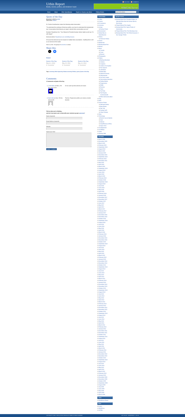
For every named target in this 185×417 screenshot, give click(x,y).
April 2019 (101, 174)
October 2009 (102, 381)
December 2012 (103, 307)
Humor (100, 40)
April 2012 (101, 323)
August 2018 (102, 184)
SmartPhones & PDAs (106, 124)
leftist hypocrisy (59, 71)
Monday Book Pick (103, 44)
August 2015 (102, 245)
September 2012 (103, 313)
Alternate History (104, 104)
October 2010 (102, 358)
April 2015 (101, 253)
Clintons (102, 62)
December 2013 (103, 284)
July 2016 (101, 224)
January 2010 (102, 375)
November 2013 (103, 286)
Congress (102, 64)
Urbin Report (55, 4)
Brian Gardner (78, 415)
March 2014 (102, 278)
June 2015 (101, 249)
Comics (101, 21)
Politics (54, 20)
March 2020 (102, 166)
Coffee (100, 19)
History (100, 37)
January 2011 (102, 352)
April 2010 (101, 369)
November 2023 (103, 155)
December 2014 (103, 261)
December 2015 (103, 238)
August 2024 (102, 149)
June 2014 (101, 272)
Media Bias (103, 71)
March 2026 (102, 139)
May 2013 (101, 298)
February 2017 (102, 211)
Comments (136, 2)
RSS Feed (127, 2)
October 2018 (102, 180)
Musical (102, 54)
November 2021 (103, 160)
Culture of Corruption (105, 66)
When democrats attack (106, 96)
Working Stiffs (102, 133)
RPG (100, 100)
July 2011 (101, 340)
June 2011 (101, 342)
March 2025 (102, 143)
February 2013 (102, 303)
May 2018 (101, 189)
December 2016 (103, 214)
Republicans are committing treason (64, 37)
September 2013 (103, 290)
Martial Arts (102, 42)
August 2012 (102, 315)
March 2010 (102, 371)
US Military (101, 129)
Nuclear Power (104, 29)
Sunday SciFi (103, 110)
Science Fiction (103, 102)
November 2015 (103, 240)
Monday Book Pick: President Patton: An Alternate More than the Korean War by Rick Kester (126, 21)
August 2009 (102, 385)
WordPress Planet (103, 400)
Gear (101, 120)
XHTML (101, 410)
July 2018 (101, 185)
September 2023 (103, 156)
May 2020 (101, 162)
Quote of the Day (51, 61)
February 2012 (102, 327)
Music (100, 48)
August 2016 (102, 222)
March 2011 (102, 348)
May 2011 (101, 344)
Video (100, 131)
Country (102, 50)
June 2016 (101, 226)
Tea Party (102, 91)
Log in (100, 406)
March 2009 (102, 394)
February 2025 (102, 145)
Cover (101, 52)
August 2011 (102, 338)
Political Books (100, 12)
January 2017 (102, 213)
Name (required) (50, 116)
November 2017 (103, 199)
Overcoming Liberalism (106, 79)
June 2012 (101, 319)
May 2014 (101, 274)
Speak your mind (50, 131)
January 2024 (102, 153)
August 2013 (102, 292)
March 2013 (102, 301)
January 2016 (102, 236)
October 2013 (102, 288)
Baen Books (103, 106)
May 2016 (101, 228)
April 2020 (101, 164)
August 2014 (102, 269)
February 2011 (102, 350)
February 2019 (102, 178)
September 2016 (103, 220)
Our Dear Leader (104, 77)
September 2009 (103, 383)
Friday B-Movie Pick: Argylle (123, 25)
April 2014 (101, 276)
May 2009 (101, 390)
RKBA (101, 85)
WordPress (102, 408)
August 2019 (102, 170)
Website (48, 126)
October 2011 (102, 334)
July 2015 (101, 247)
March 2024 (102, 151)
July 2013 (101, 294)
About (56, 12)
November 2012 (103, 309)
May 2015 (101, 251)
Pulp (100, 98)
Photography (102, 56)
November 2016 (103, 216)
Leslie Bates (51, 85)
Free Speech (103, 67)
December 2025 (103, 141)
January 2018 (102, 195)
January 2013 (102, 305)
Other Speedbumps (66, 12)
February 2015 (102, 257)
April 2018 (101, 191)
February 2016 (102, 234)
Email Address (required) (52, 121)
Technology (102, 116)
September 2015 (103, 243)
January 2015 (102, 259)
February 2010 (102, 373)
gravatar (82, 113)
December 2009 (103, 377)
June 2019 (101, 172)
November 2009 (103, 379)
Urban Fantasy (104, 112)
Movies (101, 46)
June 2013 (101, 296)
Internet (102, 122)
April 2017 (101, 207)
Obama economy (67, 71)
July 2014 (101, 271)
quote (78, 71)
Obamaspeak (103, 75)
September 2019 (103, 168)
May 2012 (101, 321)
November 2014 (103, 263)
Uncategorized (102, 127)
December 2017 (103, 197)
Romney (102, 87)
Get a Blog (124, 415)
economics (64, 44)
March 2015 (102, 255)
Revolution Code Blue (62, 415)
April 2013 (101, 300)
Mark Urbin (51, 98)
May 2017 (101, 205)
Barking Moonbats (105, 60)
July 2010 (101, 363)
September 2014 (103, 267)
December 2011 (103, 330)
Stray (100, 114)
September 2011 (103, 336)
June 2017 (101, 203)
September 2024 (103, 147)
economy (51, 71)
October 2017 (102, 201)
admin (58, 19)
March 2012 (102, 325)
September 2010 (103, 359)
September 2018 (103, 182)
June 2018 (101, 187)
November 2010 (103, 356)
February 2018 (102, 193)
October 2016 (102, 218)
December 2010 (103, 354)
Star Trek (102, 108)
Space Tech (103, 125)
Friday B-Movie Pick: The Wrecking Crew (126, 31)
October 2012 (102, 311)
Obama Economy (104, 73)
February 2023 (102, 158)
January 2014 (102, 282)
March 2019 (102, 176)
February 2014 (102, 280)
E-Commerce (102, 23)
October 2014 (102, 265)
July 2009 (101, 387)
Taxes (101, 89)
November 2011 (103, 332)
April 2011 (101, 346)
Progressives (103, 83)
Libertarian (103, 69)
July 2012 (101, 317)
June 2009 (101, 388)
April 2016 (101, 230)
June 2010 (101, 365)
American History (104, 38)
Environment (102, 31)
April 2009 (101, 392)
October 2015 (102, 242)
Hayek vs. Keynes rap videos (84, 12)
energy (100, 27)
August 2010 (102, 361)
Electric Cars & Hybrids (106, 118)
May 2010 (101, 367)
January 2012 (102, 329)
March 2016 (102, 232)
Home (48, 12)
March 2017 (102, 209)
